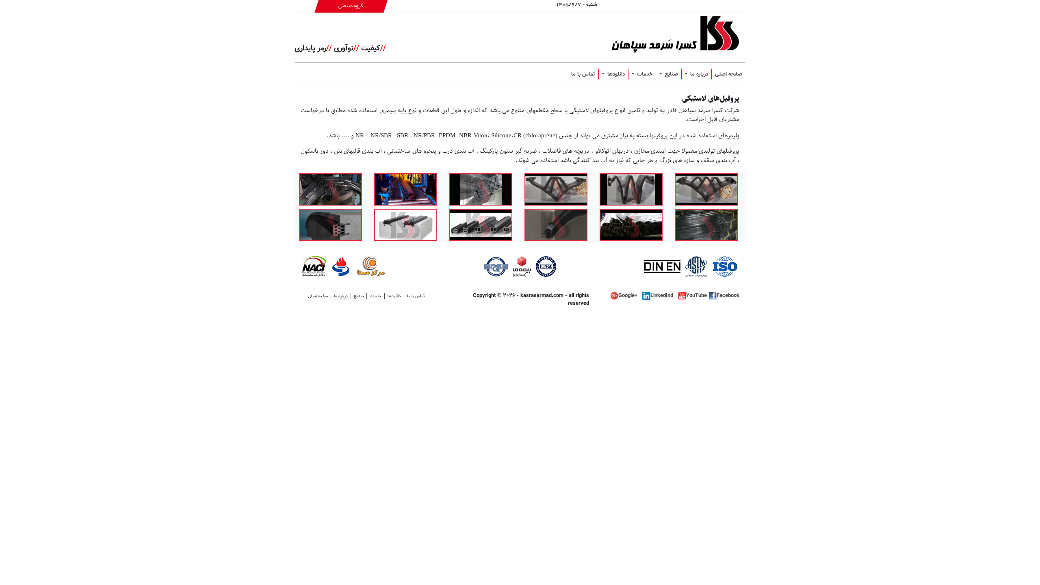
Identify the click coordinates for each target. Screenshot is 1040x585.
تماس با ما (583, 73)
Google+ (628, 295)
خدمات (643, 73)
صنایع (670, 73)
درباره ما (698, 73)
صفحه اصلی (728, 73)
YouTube (697, 295)
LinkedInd (662, 295)
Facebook (728, 295)
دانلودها (615, 73)
